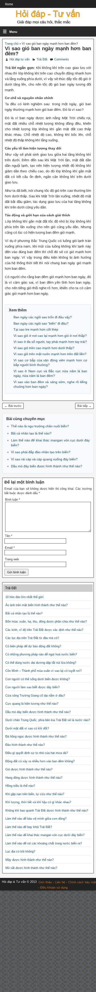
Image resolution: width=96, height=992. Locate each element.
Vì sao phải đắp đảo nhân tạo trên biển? (40, 452)
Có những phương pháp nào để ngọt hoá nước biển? (41, 654)
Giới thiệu (45, 882)
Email (10, 547)
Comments (61, 59)
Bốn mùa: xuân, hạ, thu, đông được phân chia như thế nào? (46, 621)
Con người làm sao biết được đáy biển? (32, 687)
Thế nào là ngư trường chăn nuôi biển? (40, 426)
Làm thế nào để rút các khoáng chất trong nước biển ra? (43, 843)
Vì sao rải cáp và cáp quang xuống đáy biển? (44, 459)
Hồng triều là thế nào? (20, 785)
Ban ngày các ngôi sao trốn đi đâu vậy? (43, 317)
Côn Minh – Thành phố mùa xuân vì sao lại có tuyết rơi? (43, 671)
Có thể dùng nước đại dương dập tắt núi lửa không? (40, 662)
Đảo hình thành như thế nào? (25, 745)
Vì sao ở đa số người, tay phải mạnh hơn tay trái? (50, 342)
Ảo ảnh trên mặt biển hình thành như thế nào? (36, 605)
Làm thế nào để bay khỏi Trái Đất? (28, 827)
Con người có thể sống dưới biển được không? (37, 679)
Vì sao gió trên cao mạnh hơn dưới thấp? (44, 348)
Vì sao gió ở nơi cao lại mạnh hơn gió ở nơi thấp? (50, 336)
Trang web (12, 559)
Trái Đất (42, 59)
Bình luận (12, 499)
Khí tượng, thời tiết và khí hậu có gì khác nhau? (38, 802)
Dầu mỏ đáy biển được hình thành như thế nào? (46, 466)
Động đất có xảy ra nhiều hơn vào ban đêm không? (40, 761)
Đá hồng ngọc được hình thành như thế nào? (35, 736)
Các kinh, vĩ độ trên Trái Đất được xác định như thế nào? (44, 630)
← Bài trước (12, 406)
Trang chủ (11, 43)
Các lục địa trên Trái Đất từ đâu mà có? (32, 638)
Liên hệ (60, 882)
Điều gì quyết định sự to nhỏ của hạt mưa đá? (36, 753)
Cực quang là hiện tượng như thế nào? (31, 703)
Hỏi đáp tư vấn (20, 59)
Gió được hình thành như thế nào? (28, 769)
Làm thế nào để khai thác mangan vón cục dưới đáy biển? (44, 835)
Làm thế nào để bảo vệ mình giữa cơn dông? (35, 818)
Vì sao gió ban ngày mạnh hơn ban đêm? (48, 51)
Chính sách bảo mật (82, 882)
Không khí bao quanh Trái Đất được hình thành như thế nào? (46, 810)
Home (9, 4)
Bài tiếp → (84, 406)
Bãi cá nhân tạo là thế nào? (31, 433)
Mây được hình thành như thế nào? (29, 860)
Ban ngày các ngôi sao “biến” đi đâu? (41, 323)
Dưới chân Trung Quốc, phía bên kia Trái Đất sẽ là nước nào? (47, 720)
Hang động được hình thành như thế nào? (33, 777)
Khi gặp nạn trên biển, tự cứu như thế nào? (34, 794)
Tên (8, 536)
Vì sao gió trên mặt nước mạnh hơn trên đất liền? (50, 354)
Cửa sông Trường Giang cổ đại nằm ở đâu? (35, 695)
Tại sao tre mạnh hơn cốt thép (36, 329)
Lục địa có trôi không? (20, 851)
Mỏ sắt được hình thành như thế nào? (31, 868)
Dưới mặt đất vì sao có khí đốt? (27, 728)
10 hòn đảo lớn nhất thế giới (24, 597)
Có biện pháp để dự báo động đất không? (33, 646)
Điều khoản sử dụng (54, 887)
